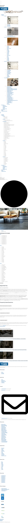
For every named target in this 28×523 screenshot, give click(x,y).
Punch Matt (2, 454)
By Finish (5, 61)
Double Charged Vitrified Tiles (5, 489)
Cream (8, 52)
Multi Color (8, 55)
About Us (2, 14)
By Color (5, 37)
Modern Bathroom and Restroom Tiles (12, 100)
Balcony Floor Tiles (9, 86)
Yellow (8, 60)
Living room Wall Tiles (10, 99)
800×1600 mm (3, 476)
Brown (8, 49)
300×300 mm (3, 482)
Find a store (3, 109)
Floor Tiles (2, 373)
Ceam (8, 50)
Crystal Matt (9, 70)
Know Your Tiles (5, 106)
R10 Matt (8, 76)
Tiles (8, 103)
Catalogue (4, 105)
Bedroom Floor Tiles (10, 90)
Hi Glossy (2, 450)
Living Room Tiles (9, 98)
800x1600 (8, 26)
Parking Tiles (3, 435)
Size (0, 234)
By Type (4, 119)
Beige (8, 46)
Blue (2, 461)
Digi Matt (8, 71)
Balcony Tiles (9, 87)
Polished (2, 453)
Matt (8, 74)
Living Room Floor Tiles (4, 432)
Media (4, 168)
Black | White (9, 48)
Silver (8, 57)
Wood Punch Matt (3, 455)
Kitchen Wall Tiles (9, 97)
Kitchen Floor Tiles (9, 95)
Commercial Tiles (9, 93)
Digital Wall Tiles (3, 490)
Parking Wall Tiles (3, 436)
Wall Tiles (8, 104)
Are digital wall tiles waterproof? (3, 320)
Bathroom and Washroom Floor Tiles (12, 88)
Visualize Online (3, 171)
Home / (2, 230)
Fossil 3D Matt (9, 72)
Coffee (8, 51)
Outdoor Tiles (9, 101)
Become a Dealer (2, 5)
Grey (8, 54)
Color (1, 245)
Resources (2, 165)
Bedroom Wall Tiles (10, 91)
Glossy (2, 449)
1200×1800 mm (3, 475)
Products (2, 15)
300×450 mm (3, 481)
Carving (2, 448)
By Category (6, 77)
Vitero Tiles (4, 325)
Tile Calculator (2, 6)
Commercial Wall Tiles (10, 94)
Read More (1, 340)
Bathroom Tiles (3, 424)
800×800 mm (3, 477)
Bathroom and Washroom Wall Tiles (12, 89)
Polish (8, 75)
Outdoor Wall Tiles (9, 102)
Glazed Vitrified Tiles (10, 35)
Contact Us (2, 382)
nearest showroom (2, 326)
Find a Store (3, 380)
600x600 (8, 24)
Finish (1, 263)
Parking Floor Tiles (3, 437)
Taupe (8, 58)
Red (7, 56)
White (2, 468)
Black (8, 47)
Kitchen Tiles (9, 96)
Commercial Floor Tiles (10, 92)
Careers (4, 107)
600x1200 (8, 25)
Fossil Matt (8, 73)
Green (8, 53)
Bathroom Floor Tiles (4, 425)
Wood (8, 59)
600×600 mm (3, 479)
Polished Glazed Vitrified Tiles (11, 36)
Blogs (2, 110)
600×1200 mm (3, 478)
